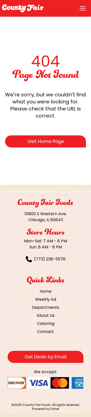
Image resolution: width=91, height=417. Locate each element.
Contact (45, 331)
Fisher (54, 409)
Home (46, 291)
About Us (46, 315)
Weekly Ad (45, 299)
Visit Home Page (45, 141)
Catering (45, 323)
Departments (45, 307)
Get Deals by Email (45, 357)
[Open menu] (82, 8)
